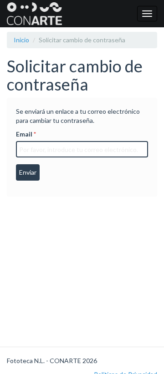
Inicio (21, 40)
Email (24, 134)
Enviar (27, 172)
